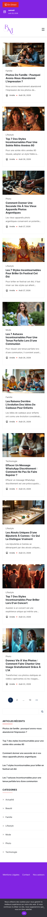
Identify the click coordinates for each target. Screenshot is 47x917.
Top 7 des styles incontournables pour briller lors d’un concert (22, 600)
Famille (9, 71)
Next (36, 700)
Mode (8, 330)
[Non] (44, 908)
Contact (26, 874)
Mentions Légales (11, 874)
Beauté (9, 808)
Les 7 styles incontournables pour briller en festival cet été (23, 273)
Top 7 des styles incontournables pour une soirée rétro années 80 (21, 142)
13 (30, 700)
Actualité (10, 799)
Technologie (11, 461)
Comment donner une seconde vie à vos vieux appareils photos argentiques (22, 755)
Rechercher (42, 711)
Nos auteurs (38, 874)
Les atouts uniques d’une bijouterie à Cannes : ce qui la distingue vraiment (23, 536)
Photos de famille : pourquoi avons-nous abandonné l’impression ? (23, 78)
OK (24, 913)
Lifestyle (10, 135)
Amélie (12, 95)
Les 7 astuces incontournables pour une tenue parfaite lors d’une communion (22, 779)
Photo (8, 199)
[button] (43, 29)
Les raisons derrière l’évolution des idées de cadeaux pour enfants (20, 404)
